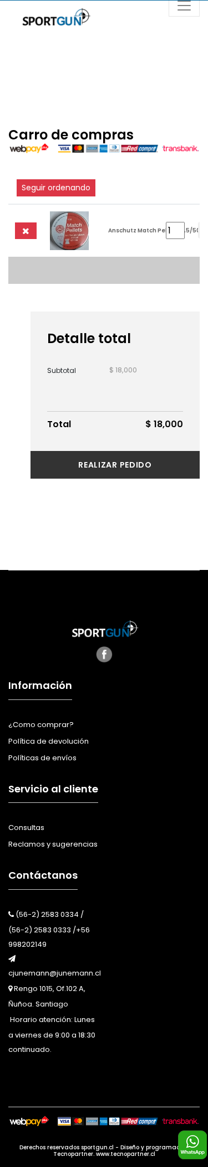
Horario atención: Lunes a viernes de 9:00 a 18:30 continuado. (51, 1034)
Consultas (26, 827)
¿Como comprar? (41, 724)
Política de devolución (48, 741)
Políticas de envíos (42, 758)
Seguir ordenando (56, 187)
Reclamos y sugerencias (53, 844)
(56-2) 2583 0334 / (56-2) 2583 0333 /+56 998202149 (49, 929)
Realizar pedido (115, 464)
